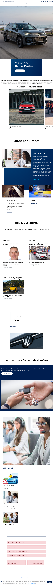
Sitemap (43, 574)
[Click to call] (46, 1)
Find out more (36, 179)
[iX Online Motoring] (26, 577)
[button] (42, 107)
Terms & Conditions (26, 574)
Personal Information (9, 574)
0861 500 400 (13, 506)
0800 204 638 (12, 508)
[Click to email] (43, 1)
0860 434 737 (6, 488)
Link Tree (50, 1)
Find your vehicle (6, 373)
